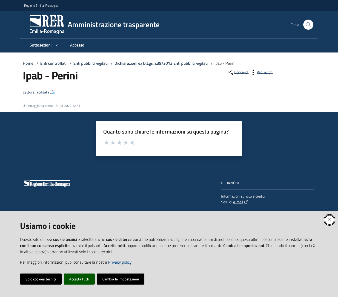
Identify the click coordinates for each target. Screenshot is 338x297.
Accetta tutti (79, 279)
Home (28, 63)
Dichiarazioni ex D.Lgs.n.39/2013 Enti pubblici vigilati (161, 63)
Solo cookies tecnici (41, 279)
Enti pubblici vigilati (90, 63)
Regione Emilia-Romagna (41, 5)
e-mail (238, 202)
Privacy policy (120, 262)
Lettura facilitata (36, 92)
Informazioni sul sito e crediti (243, 196)
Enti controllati (53, 63)
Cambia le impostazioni (120, 279)
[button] (308, 24)
